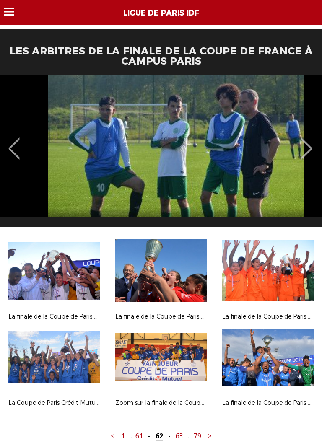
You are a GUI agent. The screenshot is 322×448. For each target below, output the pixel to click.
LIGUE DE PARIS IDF (161, 13)
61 (139, 436)
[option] (161, 154)
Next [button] (306, 142)
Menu (13, 12)
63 (179, 436)
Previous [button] (14, 142)
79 (197, 436)
